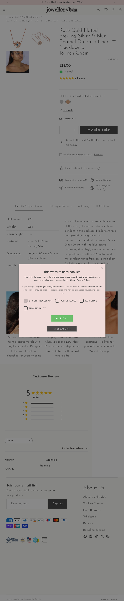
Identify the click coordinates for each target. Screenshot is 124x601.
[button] (62, 329)
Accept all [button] (62, 318)
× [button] (102, 268)
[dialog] (62, 300)
